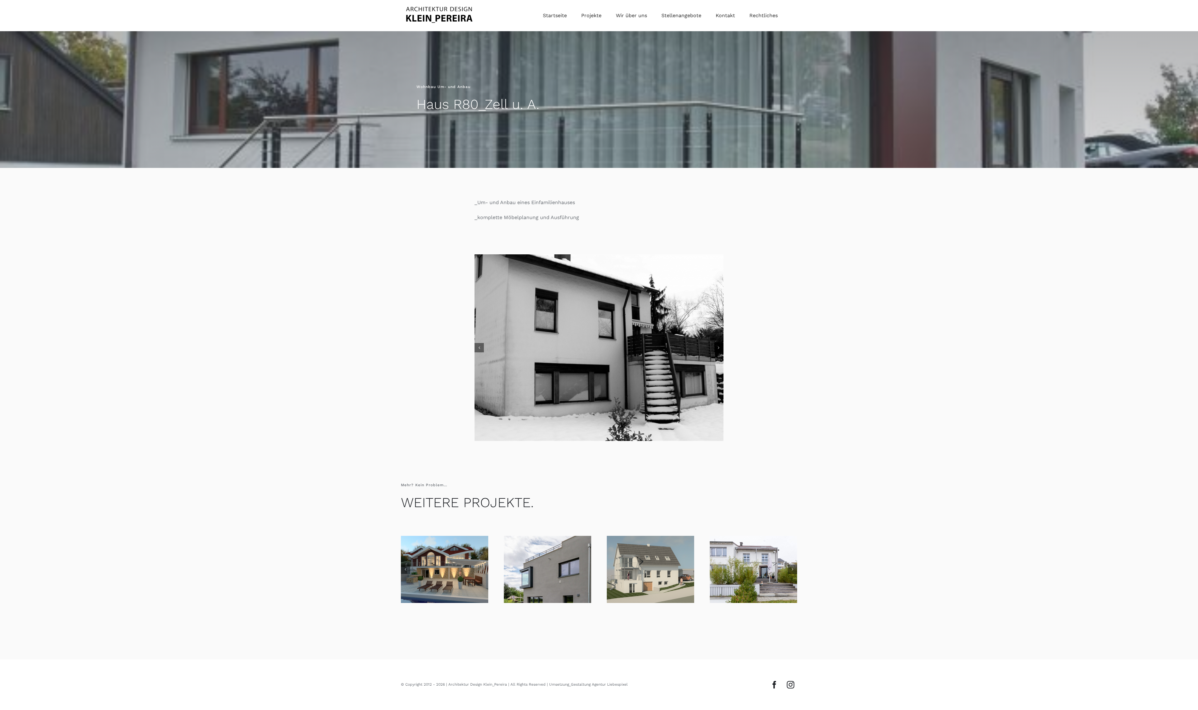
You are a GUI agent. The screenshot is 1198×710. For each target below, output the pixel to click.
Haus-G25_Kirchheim (650, 549)
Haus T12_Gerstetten (753, 549)
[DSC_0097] (599, 337)
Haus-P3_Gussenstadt (444, 549)
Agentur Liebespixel (610, 664)
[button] (479, 337)
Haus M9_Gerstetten (547, 549)
